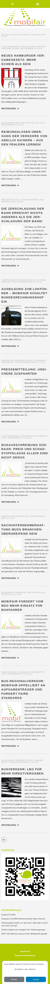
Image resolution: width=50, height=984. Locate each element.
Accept (36, 979)
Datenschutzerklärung (25, 955)
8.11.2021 (19, 202)
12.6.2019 (40, 362)
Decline (14, 979)
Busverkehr (27, 436)
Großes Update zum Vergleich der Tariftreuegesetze (23, 930)
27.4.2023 (38, 48)
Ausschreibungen (10, 47)
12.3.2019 (10, 518)
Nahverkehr (23, 672)
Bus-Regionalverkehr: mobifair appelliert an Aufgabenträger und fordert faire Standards (23, 689)
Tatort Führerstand (21, 282)
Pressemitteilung (10, 48)
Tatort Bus (6, 594)
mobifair (41, 47)
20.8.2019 (37, 282)
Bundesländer (28, 47)
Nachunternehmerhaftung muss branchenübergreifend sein (23, 529)
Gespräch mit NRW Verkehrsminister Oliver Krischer (23, 919)
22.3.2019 (27, 438)
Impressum (25, 951)
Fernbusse (20, 592)
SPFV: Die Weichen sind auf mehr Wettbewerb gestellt (24, 934)
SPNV (42, 123)
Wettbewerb (27, 48)
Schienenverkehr (30, 200)
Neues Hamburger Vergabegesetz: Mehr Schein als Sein (23, 60)
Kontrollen (7, 360)
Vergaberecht (14, 438)
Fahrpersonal (8, 280)
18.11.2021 (19, 125)
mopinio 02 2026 (8, 915)
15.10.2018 (28, 674)
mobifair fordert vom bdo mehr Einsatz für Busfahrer (22, 606)
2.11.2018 (17, 594)
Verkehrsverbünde (19, 762)
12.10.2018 (34, 762)
